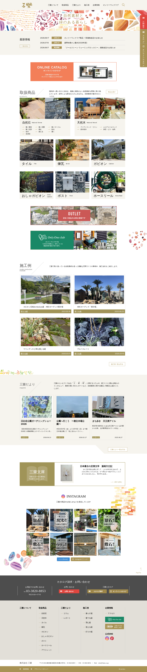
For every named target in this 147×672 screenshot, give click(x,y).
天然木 (87, 122)
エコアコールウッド (110, 127)
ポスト (44, 641)
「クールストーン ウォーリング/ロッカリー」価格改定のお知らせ (89, 47)
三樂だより (76, 5)
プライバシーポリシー (41, 669)
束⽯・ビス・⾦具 (109, 129)
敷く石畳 (42, 127)
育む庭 (88, 622)
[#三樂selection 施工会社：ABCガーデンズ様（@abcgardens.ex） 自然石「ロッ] (37, 520)
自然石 (32, 122)
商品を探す (112, 92)
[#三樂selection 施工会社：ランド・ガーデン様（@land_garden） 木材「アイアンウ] (61, 544)
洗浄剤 (28, 134)
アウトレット (46, 650)
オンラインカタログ (143, 56)
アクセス (111, 613)
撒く (53, 131)
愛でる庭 (89, 618)
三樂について (53, 5)
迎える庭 (89, 627)
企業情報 (96, 5)
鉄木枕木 (84, 129)
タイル (44, 622)
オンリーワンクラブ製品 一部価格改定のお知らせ (83, 38)
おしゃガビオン (47, 636)
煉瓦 (43, 627)
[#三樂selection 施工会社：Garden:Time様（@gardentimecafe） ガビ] (61, 520)
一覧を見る (25, 46)
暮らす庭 (89, 613)
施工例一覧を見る (117, 364)
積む (40, 129)
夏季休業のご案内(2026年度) (75, 43)
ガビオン (44, 632)
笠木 (27, 131)
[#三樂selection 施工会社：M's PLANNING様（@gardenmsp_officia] (37, 544)
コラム (66, 613)
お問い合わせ (143, 23)
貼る (53, 129)
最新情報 (26, 669)
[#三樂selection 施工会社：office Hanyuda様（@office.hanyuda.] (109, 544)
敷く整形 (29, 127)
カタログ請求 (143, 38)
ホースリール (46, 645)
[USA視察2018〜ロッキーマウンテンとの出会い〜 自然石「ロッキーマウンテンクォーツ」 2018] (85, 544)
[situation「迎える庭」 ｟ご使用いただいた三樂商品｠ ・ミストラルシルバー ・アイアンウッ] (85, 520)
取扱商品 (65, 5)
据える (41, 131)
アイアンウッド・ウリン (89, 127)
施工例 (86, 5)
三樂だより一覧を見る (117, 449)
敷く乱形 (29, 129)
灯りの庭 (89, 632)
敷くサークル (56, 127)
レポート (67, 618)
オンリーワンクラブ (111, 5)
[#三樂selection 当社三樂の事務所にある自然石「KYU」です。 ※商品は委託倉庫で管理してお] (109, 520)
